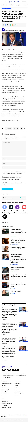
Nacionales (14, 250)
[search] (21, 1)
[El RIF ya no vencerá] (5, 293)
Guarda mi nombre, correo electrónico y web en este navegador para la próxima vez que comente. (14, 172)
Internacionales (6, 8)
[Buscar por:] (12, 198)
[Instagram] (17, 209)
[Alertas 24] (14, 2)
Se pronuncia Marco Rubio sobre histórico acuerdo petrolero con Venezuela (9, 339)
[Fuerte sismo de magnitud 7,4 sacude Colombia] (5, 270)
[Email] (13, 25)
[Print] (21, 128)
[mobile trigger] (3, 2)
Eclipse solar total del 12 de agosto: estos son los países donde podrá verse (17, 240)
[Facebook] (5, 209)
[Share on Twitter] (8, 25)
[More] (17, 25)
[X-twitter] (13, 370)
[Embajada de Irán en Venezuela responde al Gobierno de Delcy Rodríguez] (5, 277)
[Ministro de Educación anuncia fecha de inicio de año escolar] (5, 249)
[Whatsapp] (3, 370)
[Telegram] (5, 370)
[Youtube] (24, 209)
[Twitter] (11, 209)
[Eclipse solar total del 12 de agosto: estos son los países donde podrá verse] (5, 241)
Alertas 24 (7, 28)
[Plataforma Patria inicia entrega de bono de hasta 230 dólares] (5, 285)
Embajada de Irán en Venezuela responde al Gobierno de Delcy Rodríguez (18, 276)
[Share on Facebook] (5, 25)
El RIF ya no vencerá (15, 291)
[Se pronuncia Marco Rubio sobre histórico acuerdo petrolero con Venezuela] (22, 339)
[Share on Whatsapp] (10, 25)
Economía (13, 288)
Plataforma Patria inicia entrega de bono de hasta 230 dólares (18, 284)
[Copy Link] (15, 25)
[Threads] (5, 218)
